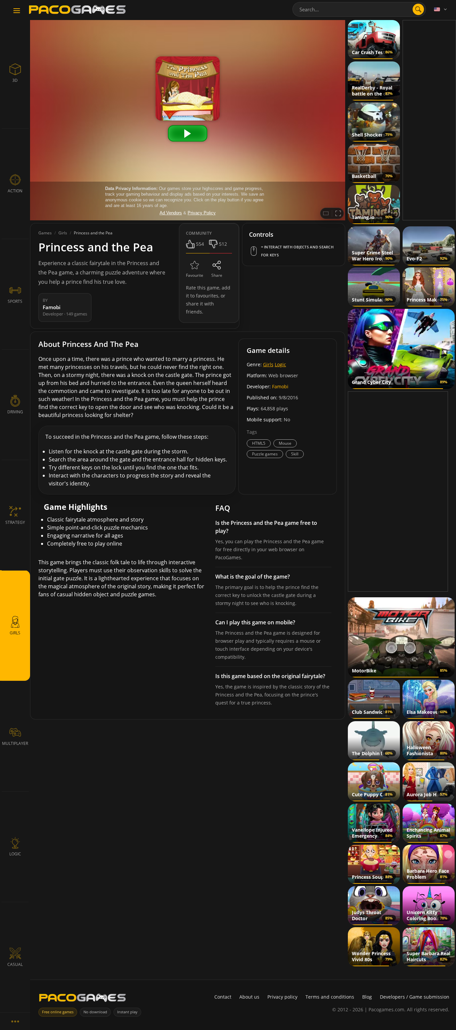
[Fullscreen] (338, 213)
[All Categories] (15, 1021)
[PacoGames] (82, 999)
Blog (367, 997)
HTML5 (258, 443)
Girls (268, 364)
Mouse (285, 443)
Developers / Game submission (414, 997)
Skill (294, 454)
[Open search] (418, 9)
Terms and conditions (329, 997)
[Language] (441, 9)
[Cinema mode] (325, 213)
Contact (222, 997)
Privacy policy (282, 997)
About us (249, 997)
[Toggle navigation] (16, 11)
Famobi (280, 386)
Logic (280, 364)
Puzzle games (265, 454)
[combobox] (359, 9)
